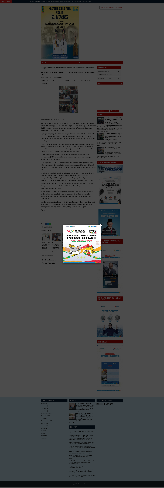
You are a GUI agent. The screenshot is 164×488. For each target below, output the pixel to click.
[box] (82, 244)
